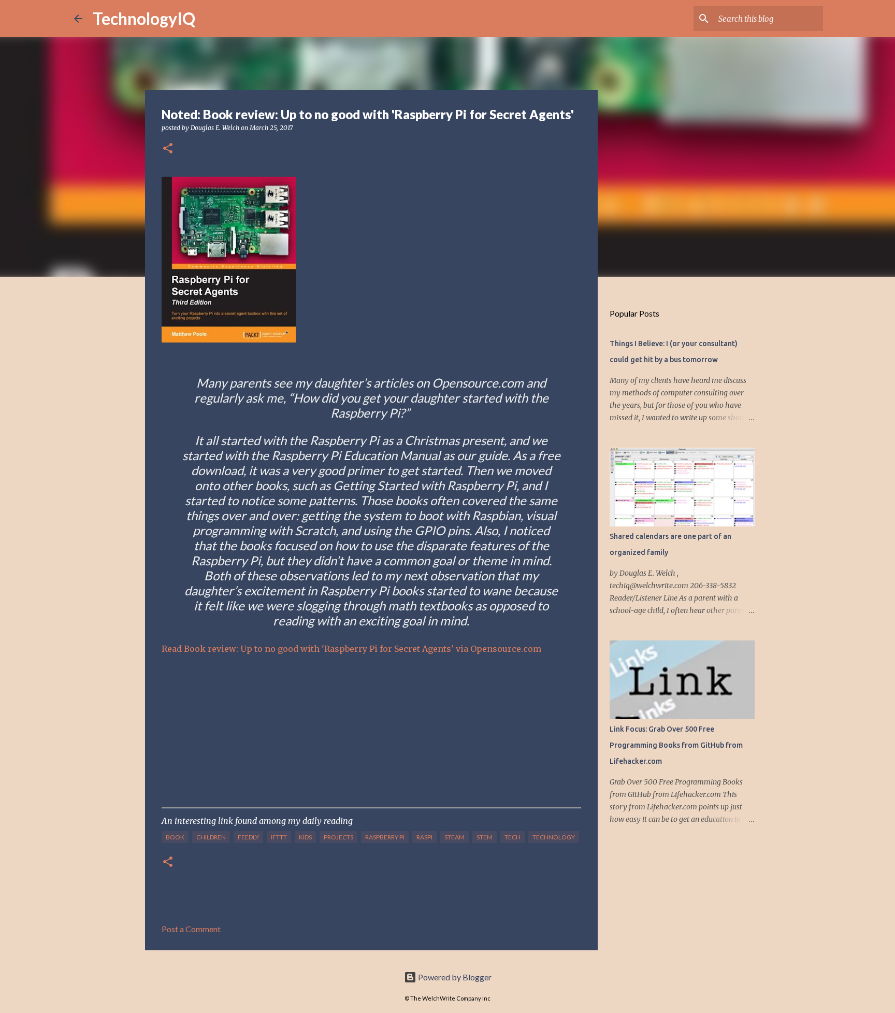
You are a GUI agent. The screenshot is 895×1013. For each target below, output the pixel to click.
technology (553, 837)
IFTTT (279, 837)
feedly (248, 837)
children (211, 837)
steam (454, 837)
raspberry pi (385, 837)
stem (485, 837)
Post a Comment (191, 929)
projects (338, 837)
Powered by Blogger (454, 977)
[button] (168, 149)
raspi (424, 837)
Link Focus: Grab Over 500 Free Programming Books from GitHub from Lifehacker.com (676, 745)
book (175, 837)
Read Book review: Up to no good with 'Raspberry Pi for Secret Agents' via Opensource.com (351, 649)
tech (512, 837)
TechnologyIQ (144, 18)
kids (305, 837)
